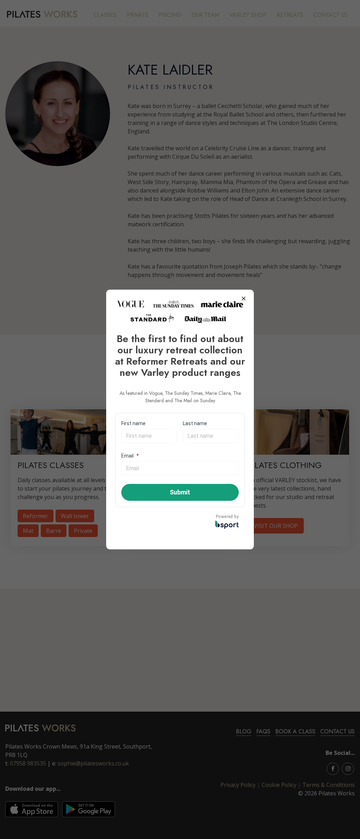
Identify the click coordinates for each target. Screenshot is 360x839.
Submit (180, 492)
